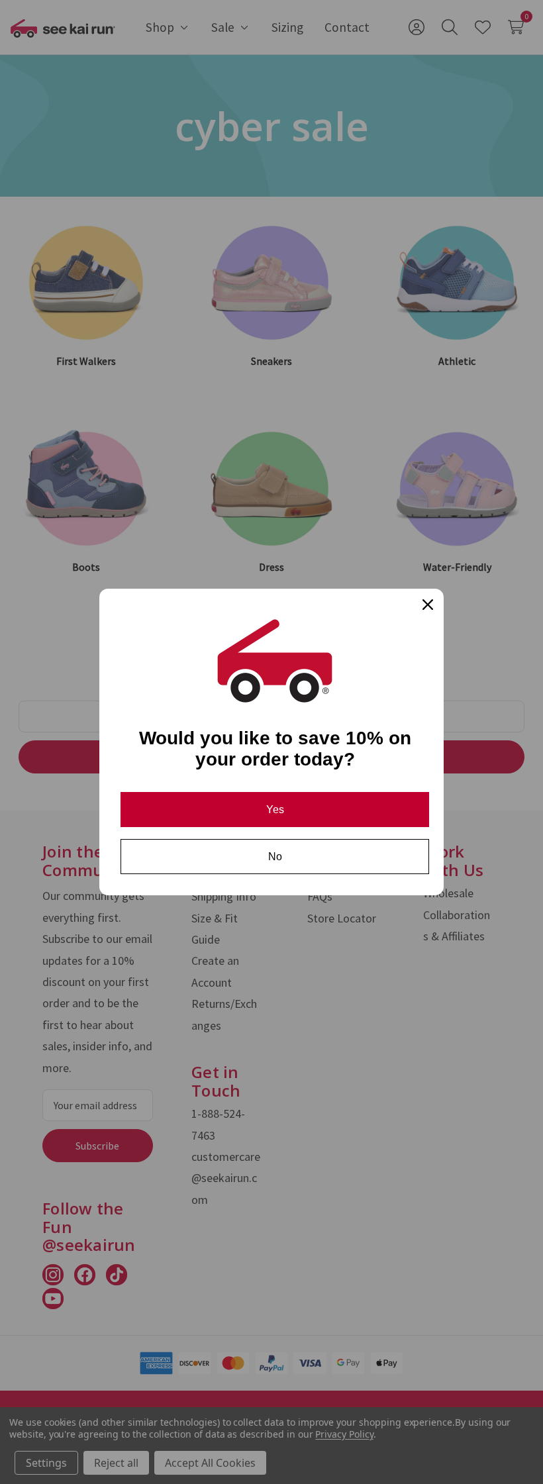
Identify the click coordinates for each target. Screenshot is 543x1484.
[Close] (428, 604)
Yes (275, 809)
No (275, 856)
